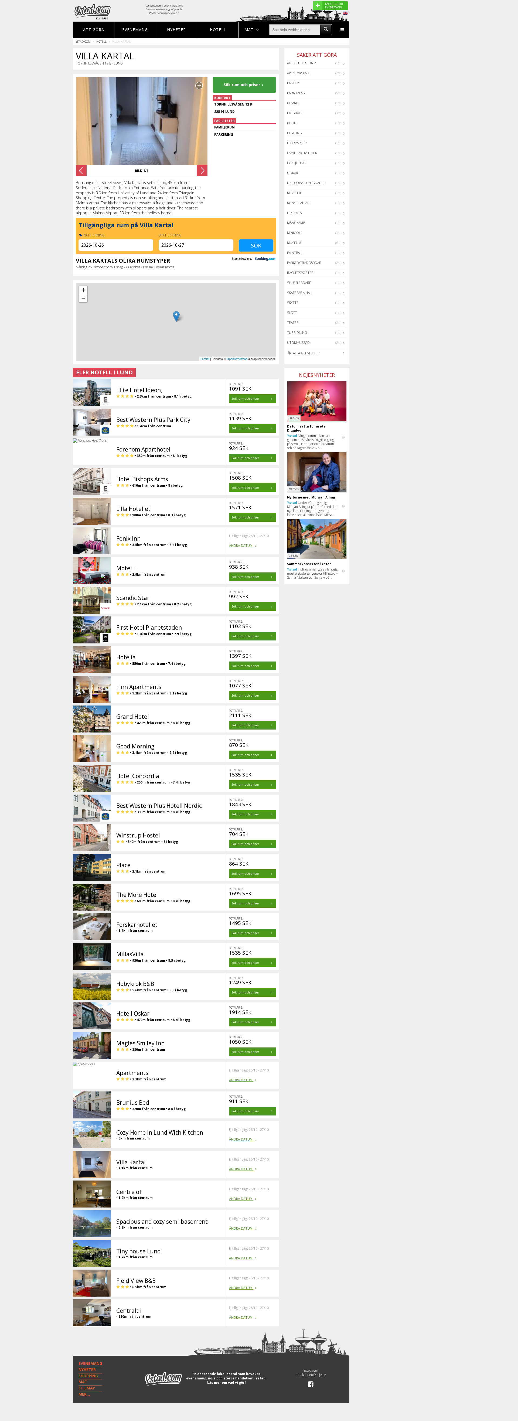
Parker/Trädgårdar (304, 262)
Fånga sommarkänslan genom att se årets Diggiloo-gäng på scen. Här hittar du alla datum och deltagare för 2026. (310, 442)
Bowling (294, 133)
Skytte (292, 302)
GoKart (293, 173)
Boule (292, 123)
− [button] (83, 298)
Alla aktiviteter (306, 353)
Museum (294, 242)
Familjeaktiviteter (302, 153)
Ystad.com (83, 41)
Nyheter (176, 29)
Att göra (93, 29)
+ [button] (83, 290)
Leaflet (204, 359)
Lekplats (294, 213)
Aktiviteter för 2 (301, 63)
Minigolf (294, 232)
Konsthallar (298, 203)
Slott (292, 312)
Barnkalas (296, 93)
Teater (293, 322)
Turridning (297, 332)
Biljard (293, 103)
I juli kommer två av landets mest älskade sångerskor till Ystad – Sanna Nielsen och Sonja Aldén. (312, 573)
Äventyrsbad (298, 73)
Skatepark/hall (300, 292)
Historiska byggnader (306, 183)
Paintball (295, 252)
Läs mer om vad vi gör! (226, 1382)
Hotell (218, 29)
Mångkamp (296, 223)
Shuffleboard (299, 282)
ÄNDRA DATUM (241, 545)
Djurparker (297, 143)
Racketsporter (300, 272)
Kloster (294, 193)
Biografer (296, 113)
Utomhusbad (298, 342)
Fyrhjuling (296, 163)
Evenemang (135, 29)
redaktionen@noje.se (310, 1374)
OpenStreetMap (237, 359)
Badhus (293, 83)
